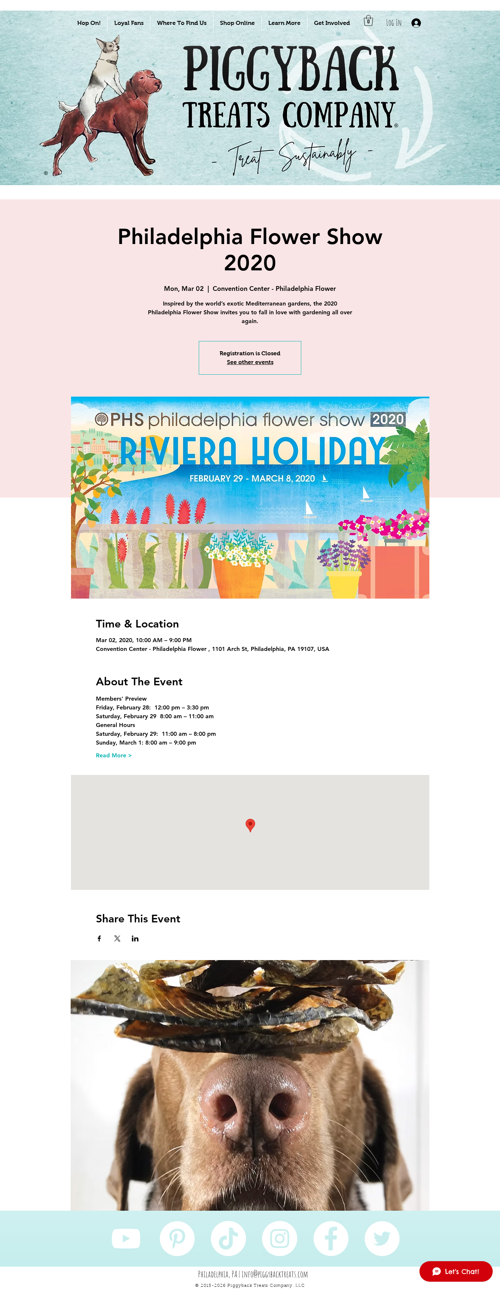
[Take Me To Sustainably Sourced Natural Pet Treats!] (104, 121)
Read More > (114, 755)
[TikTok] (228, 1238)
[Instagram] (279, 1238)
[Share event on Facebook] (99, 938)
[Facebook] (330, 1238)
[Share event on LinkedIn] (135, 938)
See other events (250, 362)
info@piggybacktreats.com (275, 1274)
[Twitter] (382, 1238)
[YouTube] (125, 1238)
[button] (89, 23)
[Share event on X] (117, 938)
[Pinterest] (177, 1238)
